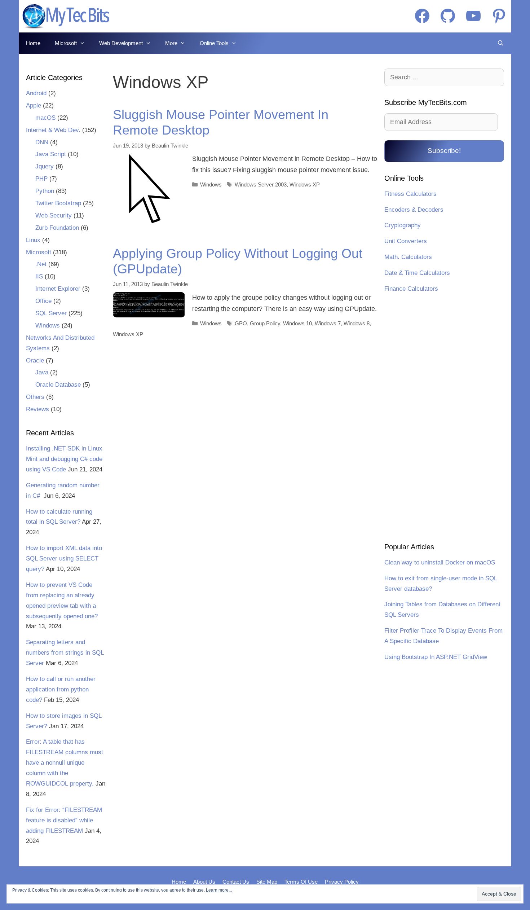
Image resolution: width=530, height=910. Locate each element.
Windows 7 (328, 323)
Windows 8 (357, 323)
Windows (211, 184)
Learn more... (219, 890)
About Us (204, 882)
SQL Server (51, 313)
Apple (33, 105)
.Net (41, 264)
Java (41, 372)
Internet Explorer (57, 288)
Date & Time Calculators (417, 272)
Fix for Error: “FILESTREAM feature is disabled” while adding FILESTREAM (64, 820)
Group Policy (265, 323)
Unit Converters (405, 241)
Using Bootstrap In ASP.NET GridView (435, 657)
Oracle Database (58, 384)
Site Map (266, 882)
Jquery (44, 166)
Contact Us (235, 882)
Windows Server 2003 (261, 184)
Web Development (121, 43)
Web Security (53, 215)
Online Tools (214, 43)
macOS (45, 117)
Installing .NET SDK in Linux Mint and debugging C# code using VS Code (64, 459)
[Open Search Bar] (500, 43)
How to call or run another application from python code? (61, 689)
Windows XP (305, 184)
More (171, 43)
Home (33, 43)
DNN (41, 142)
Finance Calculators (411, 288)
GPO (241, 323)
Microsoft (66, 43)
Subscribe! (444, 150)
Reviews (37, 409)
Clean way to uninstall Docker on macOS (439, 562)
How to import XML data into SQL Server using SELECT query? (64, 558)
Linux (33, 240)
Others (35, 397)
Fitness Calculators (410, 193)
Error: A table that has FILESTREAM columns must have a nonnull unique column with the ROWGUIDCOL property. (64, 762)
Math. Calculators (408, 257)
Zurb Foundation (57, 227)
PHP (41, 178)
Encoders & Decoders (413, 209)
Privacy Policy (342, 882)
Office (43, 301)
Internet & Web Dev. (53, 130)
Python (44, 191)
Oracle (35, 360)
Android (36, 93)
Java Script (50, 154)
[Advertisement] (444, 419)
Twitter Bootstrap (58, 203)
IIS (39, 276)
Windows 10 (297, 323)
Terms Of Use (301, 882)
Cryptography (402, 225)
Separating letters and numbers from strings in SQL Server (64, 653)
